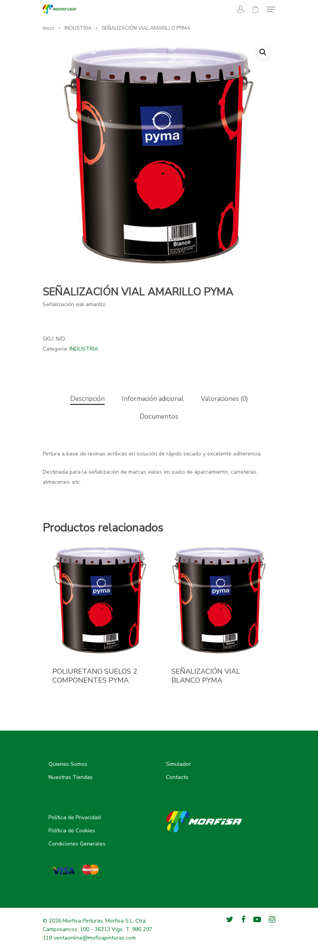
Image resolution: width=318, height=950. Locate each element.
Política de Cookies (71, 830)
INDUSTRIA (78, 28)
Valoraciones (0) (224, 398)
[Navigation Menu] (271, 9)
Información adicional (153, 398)
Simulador (178, 764)
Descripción (87, 398)
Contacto (177, 777)
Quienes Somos (67, 764)
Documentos (159, 416)
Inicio (48, 28)
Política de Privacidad (74, 817)
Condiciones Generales (76, 843)
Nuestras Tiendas (70, 777)
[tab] (87, 399)
